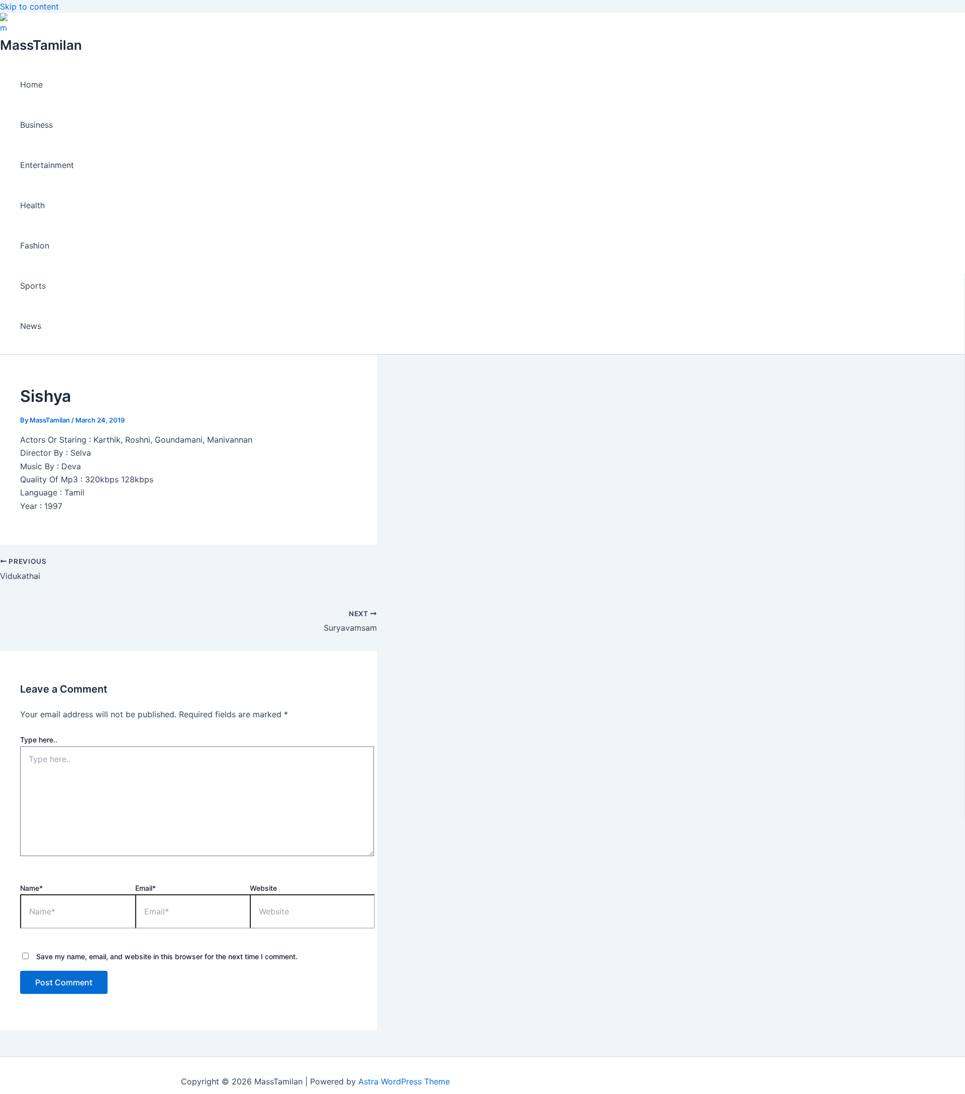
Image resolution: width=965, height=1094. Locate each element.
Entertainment (47, 165)
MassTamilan (41, 45)
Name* (31, 888)
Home (31, 84)
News (30, 326)
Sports (33, 286)
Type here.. (38, 739)
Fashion (34, 245)
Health (32, 205)
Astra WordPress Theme (404, 1081)
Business (36, 125)
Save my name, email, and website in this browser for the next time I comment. (167, 956)
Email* (145, 888)
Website (263, 888)
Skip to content (29, 7)
